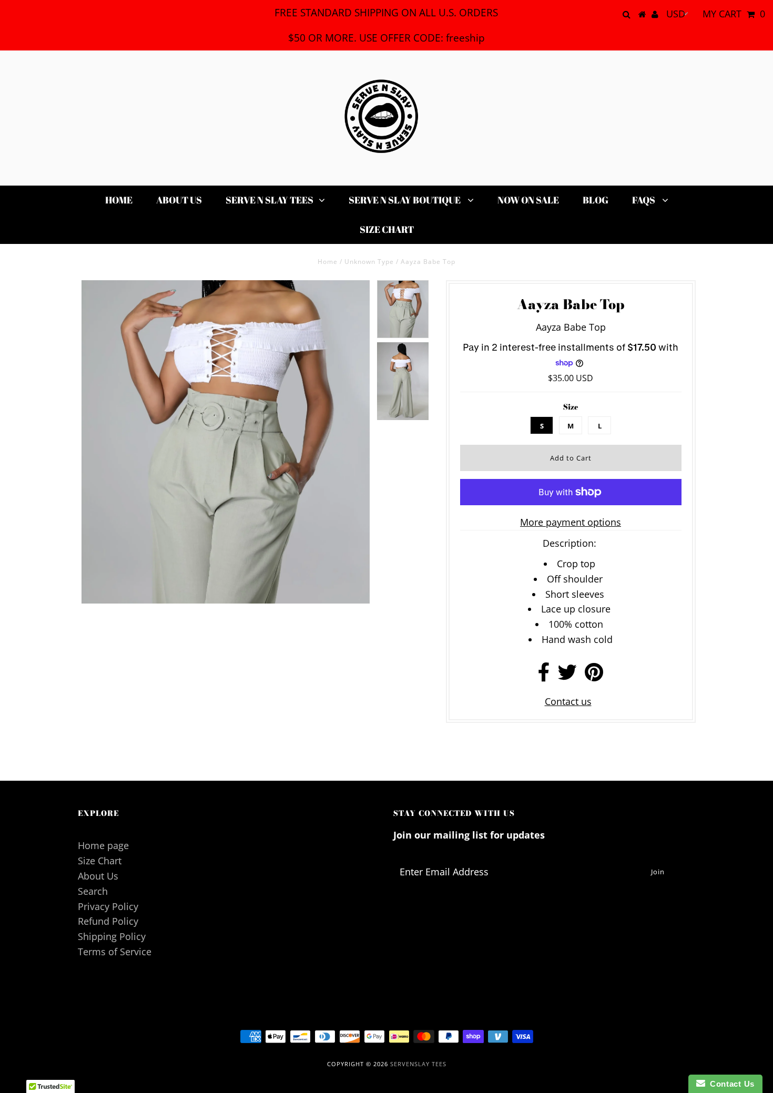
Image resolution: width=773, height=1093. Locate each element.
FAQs (644, 199)
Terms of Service (114, 951)
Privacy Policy (108, 906)
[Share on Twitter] (567, 675)
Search (93, 891)
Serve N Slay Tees (269, 199)
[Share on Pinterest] (594, 675)
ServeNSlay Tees (418, 1064)
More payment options (570, 522)
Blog (595, 199)
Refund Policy (108, 921)
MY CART (734, 13)
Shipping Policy (112, 936)
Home (119, 199)
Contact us (568, 701)
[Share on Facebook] (544, 675)
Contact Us (730, 1083)
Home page (103, 845)
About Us (179, 199)
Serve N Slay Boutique (405, 199)
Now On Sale (528, 199)
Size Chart (387, 229)
